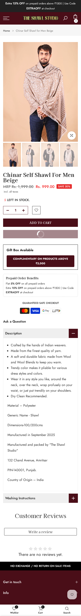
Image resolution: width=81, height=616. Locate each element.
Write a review (40, 531)
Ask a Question (14, 321)
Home (6, 30)
